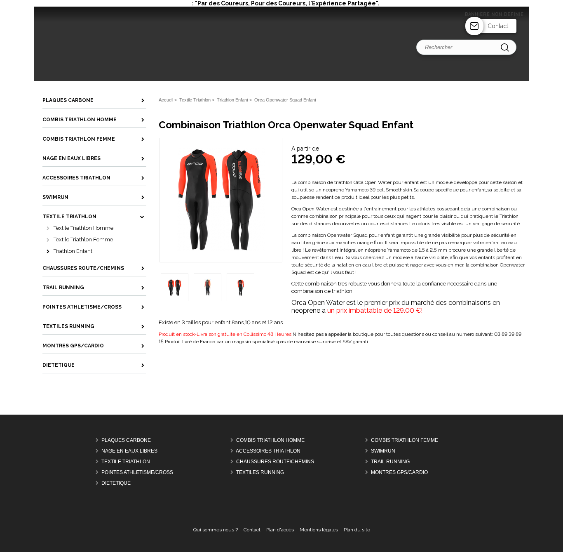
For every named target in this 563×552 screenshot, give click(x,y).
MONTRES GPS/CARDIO (399, 472)
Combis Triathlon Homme (270, 440)
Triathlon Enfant (73, 251)
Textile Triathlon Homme (83, 228)
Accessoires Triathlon (268, 451)
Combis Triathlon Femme (404, 440)
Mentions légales (319, 530)
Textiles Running (260, 472)
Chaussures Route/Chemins (275, 462)
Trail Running (390, 462)
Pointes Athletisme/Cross (137, 472)
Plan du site (357, 530)
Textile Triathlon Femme (83, 239)
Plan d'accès (280, 530)
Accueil (166, 99)
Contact (498, 26)
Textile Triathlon (125, 462)
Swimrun (383, 451)
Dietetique (116, 483)
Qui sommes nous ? (215, 530)
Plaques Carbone (126, 440)
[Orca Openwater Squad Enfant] (220, 249)
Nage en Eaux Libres (129, 451)
